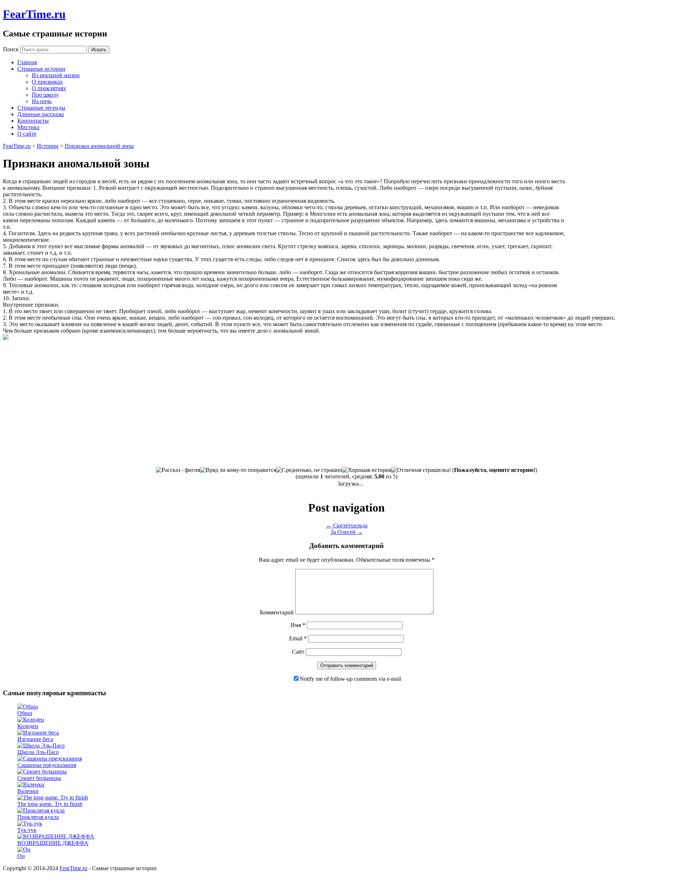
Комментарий (277, 612)
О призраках (47, 82)
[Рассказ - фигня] (178, 470)
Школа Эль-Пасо (38, 752)
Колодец (27, 726)
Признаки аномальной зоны (99, 146)
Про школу (45, 95)
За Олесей (347, 532)
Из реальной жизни (56, 75)
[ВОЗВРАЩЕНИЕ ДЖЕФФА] (55, 836)
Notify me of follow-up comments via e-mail (350, 679)
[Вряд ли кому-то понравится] (238, 470)
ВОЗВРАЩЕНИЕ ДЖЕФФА (52, 843)
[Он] (24, 849)
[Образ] (27, 707)
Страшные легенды (41, 108)
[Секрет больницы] (42, 771)
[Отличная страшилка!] (421, 470)
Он (21, 856)
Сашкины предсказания (46, 765)
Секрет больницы (39, 778)
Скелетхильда (346, 525)
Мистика (28, 127)
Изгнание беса (35, 739)
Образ (24, 713)
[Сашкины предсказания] (49, 758)
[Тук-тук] (29, 823)
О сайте (26, 134)
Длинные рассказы (40, 114)
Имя (298, 625)
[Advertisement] (629, 232)
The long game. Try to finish (49, 804)
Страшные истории (41, 69)
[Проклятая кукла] (41, 810)
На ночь (42, 101)
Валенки (28, 791)
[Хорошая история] (366, 470)
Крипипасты (33, 121)
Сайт (298, 652)
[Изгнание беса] (38, 732)
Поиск (11, 49)
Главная (27, 62)
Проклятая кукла (38, 817)
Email (298, 638)
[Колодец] (30, 719)
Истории (47, 146)
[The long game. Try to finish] (52, 797)
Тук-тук (26, 830)
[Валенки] (30, 784)
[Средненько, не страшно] (309, 470)
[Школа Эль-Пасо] (41, 745)
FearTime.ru (34, 14)
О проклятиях (49, 88)
